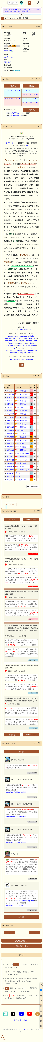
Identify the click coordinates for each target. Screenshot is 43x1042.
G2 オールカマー (23, 460)
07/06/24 (10, 404)
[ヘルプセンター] (37, 1014)
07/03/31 (10, 410)
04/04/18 (10, 466)
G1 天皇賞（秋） (23, 397)
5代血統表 (12, 86)
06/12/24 (10, 414)
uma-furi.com (27, 341)
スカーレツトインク (29, 102)
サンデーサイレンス (11, 90)
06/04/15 (10, 434)
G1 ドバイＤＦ (22, 410)
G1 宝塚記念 (21, 404)
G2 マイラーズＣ (23, 434)
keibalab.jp (28, 348)
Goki (27, 145)
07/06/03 (10, 407)
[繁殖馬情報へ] (19, 90)
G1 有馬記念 (21, 391)
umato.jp (22, 343)
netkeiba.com (31, 345)
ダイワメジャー (11, 143)
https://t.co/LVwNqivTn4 (24, 901)
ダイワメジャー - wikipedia (21, 329)
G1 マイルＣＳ (22, 394)
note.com (8, 341)
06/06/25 (10, 427)
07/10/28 (10, 397)
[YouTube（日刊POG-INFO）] (29, 1013)
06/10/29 (10, 420)
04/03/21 (10, 470)
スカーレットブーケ (11, 98)
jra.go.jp (21, 345)
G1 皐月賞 (20, 466)
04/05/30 (10, 463)
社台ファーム (8, 57)
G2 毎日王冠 (21, 401)
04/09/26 (10, 460)
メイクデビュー (22, 480)
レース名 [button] (18, 388)
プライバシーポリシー (21, 1020)
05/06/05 (10, 450)
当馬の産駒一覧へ (21, 946)
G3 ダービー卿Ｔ (23, 453)
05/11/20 (10, 440)
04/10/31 (10, 457)
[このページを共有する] (3, 1037)
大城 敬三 (7, 62)
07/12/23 (10, 391)
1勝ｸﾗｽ (17, 473)
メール (25, 1029)
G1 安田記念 (21, 407)
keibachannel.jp (31, 338)
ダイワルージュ (16, 115)
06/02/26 (10, 437)
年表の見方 (12, 504)
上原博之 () (8, 51)
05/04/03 (10, 453)
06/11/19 (10, 417)
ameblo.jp (20, 338)
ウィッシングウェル (29, 94)
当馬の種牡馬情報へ (21, 941)
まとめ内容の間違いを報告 (21, 359)
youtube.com (10, 350)
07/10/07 (10, 401)
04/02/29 (10, 473)
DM (17, 1029)
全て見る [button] (12, 520)
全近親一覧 (31, 110)
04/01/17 (10, 476)
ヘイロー (25, 90)
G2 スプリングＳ (23, 470)
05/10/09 (10, 443)
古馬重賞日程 (33, 486)
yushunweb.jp (13, 336)
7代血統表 (31, 86)
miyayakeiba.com (26, 352)
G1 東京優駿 (21, 463)
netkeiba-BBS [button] (31, 520)
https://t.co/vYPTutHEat (15, 905)
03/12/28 (10, 480)
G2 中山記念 (21, 437)
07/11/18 (10, 394)
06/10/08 (10, 424)
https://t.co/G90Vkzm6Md (16, 792)
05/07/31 (10, 447)
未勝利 (17, 476)
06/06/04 (10, 430)
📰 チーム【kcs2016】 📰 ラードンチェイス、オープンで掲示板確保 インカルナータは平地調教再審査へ (21, 10)
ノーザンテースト (28, 98)
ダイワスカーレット (18, 113)
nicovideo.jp (24, 336)
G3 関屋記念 (21, 447)
